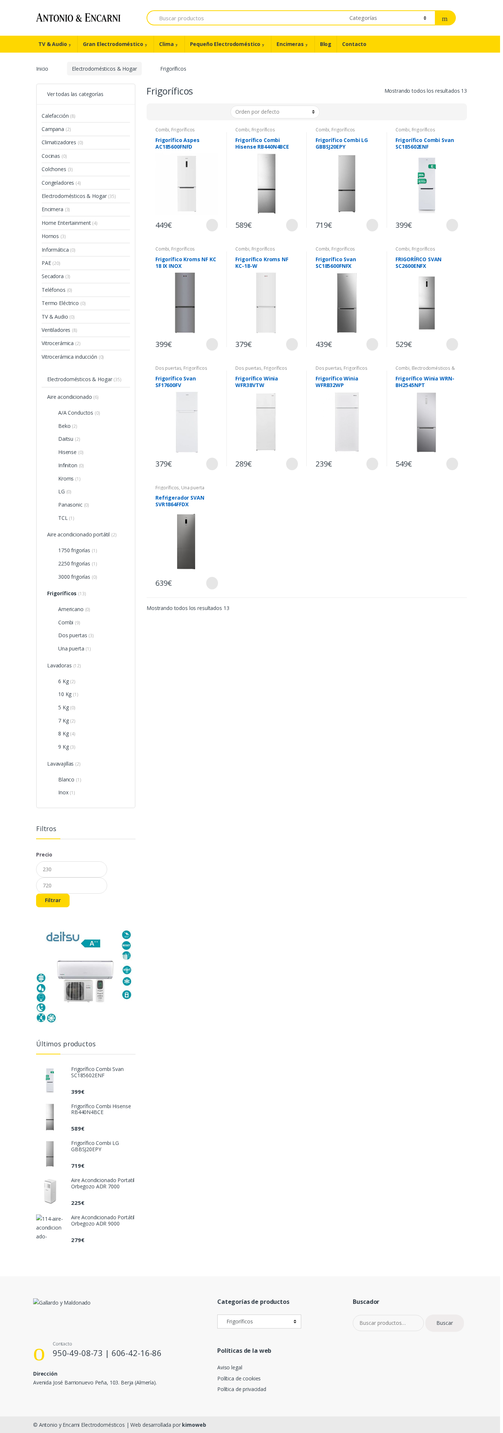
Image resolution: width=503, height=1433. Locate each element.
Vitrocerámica (58, 343)
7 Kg (63, 720)
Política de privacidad (241, 1389)
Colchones (54, 169)
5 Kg (63, 707)
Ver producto (211, 225)
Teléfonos (54, 289)
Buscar (444, 1322)
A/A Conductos (75, 412)
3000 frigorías (74, 576)
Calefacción (55, 115)
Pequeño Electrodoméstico (225, 43)
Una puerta (192, 488)
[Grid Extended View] (167, 111)
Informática (55, 249)
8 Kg (63, 733)
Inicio (42, 68)
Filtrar (53, 900)
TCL (63, 517)
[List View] (177, 111)
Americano (71, 609)
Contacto (354, 43)
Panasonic (70, 504)
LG (61, 491)
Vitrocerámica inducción (69, 356)
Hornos (50, 236)
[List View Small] (188, 111)
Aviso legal (229, 1367)
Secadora (53, 276)
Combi (162, 130)
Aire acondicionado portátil (78, 534)
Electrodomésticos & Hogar (104, 68)
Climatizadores (59, 142)
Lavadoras (59, 665)
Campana (53, 128)
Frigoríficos (183, 130)
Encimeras (290, 43)
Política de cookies (239, 1378)
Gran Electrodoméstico (113, 43)
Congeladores (58, 182)
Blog (325, 43)
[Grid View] (156, 111)
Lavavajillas (60, 763)
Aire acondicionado (69, 396)
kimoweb (194, 1424)
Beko (64, 425)
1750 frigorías (74, 550)
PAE (46, 262)
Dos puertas (168, 368)
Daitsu (65, 438)
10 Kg (64, 694)
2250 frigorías (74, 563)
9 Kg (63, 746)
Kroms (66, 478)
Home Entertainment (66, 222)
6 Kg (63, 681)
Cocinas (51, 155)
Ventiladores (56, 329)
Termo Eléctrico (60, 302)
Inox (63, 792)
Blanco (66, 779)
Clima (166, 43)
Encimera (52, 209)
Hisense (67, 451)
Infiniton (67, 465)
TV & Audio (52, 43)
